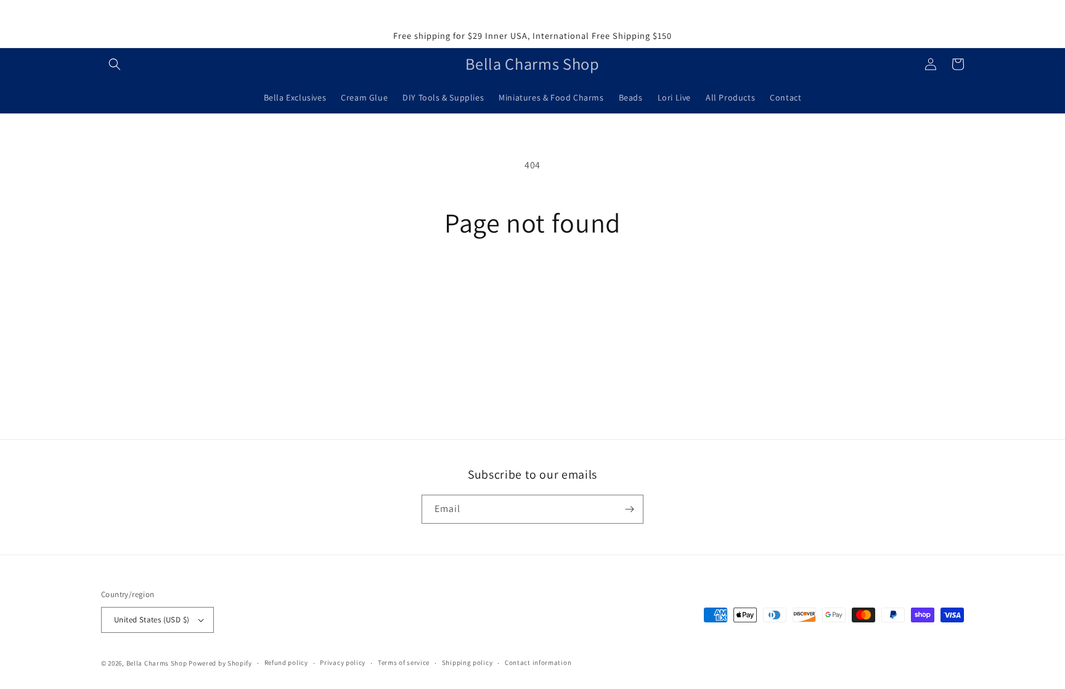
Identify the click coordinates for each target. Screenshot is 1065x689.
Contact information (538, 662)
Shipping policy (467, 662)
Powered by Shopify (220, 663)
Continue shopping (532, 284)
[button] (114, 64)
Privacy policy (342, 662)
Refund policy (286, 662)
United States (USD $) (151, 619)
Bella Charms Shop (156, 663)
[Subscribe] (629, 509)
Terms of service (404, 662)
